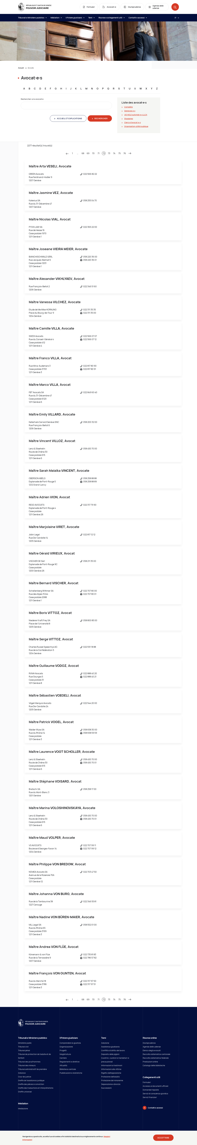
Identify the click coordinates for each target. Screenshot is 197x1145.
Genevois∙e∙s (129, 111)
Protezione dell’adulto (110, 1076)
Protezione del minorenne (112, 1080)
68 (83, 153)
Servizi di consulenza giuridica (155, 1093)
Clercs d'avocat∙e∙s (132, 122)
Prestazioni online (150, 1061)
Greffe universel (25, 1091)
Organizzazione (66, 1046)
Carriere (63, 1058)
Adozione (105, 1043)
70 (93, 153)
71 (99, 153)
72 (104, 153)
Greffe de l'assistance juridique (31, 1080)
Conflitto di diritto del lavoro (113, 1050)
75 (119, 153)
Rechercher (101, 118)
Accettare (163, 1138)
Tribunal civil (23, 1046)
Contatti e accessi (137, 17)
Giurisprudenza (149, 1043)
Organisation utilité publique (136, 126)
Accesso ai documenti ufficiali (155, 1086)
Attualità (63, 1065)
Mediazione (23, 1108)
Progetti (63, 1050)
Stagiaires (128, 118)
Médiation (55, 17)
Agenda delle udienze (152, 1046)
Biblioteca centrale (68, 1069)
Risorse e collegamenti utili (110, 17)
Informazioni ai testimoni (111, 1065)
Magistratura (65, 1054)
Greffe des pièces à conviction (31, 1084)
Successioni (106, 1088)
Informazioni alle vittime (111, 1069)
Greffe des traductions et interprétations (35, 1088)
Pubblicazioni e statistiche (71, 1073)
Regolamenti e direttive (69, 1061)
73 (109, 153)
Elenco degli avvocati (152, 1050)
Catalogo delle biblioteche (154, 1065)
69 (88, 153)
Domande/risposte (151, 1089)
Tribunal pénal (24, 1050)
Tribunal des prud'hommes (29, 1061)
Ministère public (25, 1043)
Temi (90, 17)
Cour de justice (24, 1076)
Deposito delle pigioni (110, 1054)
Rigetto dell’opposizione (111, 1073)
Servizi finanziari (150, 1097)
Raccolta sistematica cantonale (156, 1054)
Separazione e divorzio (110, 1084)
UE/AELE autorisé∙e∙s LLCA (135, 114)
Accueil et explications (69, 118)
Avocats (31, 68)
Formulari (147, 1082)
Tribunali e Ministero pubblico (31, 17)
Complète (128, 107)
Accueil (21, 68)
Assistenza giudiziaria (110, 1046)
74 (114, 153)
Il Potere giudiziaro (74, 17)
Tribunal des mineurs (27, 1065)
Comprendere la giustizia (70, 1043)
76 (124, 153)
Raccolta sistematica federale (156, 1058)
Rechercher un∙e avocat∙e (32, 99)
